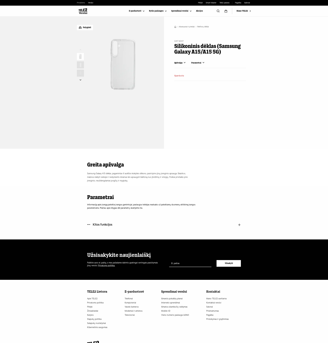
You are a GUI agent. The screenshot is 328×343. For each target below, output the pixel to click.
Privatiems (81, 3)
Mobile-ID (165, 311)
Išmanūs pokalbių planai (172, 298)
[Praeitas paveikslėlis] (80, 50)
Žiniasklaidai (92, 311)
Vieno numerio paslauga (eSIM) (175, 315)
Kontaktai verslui (213, 302)
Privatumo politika (95, 302)
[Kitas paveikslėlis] (80, 80)
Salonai (247, 3)
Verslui (90, 3)
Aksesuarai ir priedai (186, 27)
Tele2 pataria (224, 3)
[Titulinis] (175, 27)
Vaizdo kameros (132, 307)
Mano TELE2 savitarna (216, 298)
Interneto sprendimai (170, 302)
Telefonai (129, 298)
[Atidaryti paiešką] (218, 11)
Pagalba (238, 3)
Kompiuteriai (130, 302)
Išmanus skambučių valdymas (174, 307)
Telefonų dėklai (203, 27)
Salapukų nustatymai (96, 323)
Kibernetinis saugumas (97, 327)
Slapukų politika (94, 319)
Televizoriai (130, 315)
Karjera (90, 315)
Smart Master (211, 3)
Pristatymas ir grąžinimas (217, 319)
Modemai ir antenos (133, 311)
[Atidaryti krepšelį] (226, 11)
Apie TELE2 (92, 298)
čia (141, 208)
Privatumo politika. (106, 265)
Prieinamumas (212, 311)
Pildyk (200, 3)
